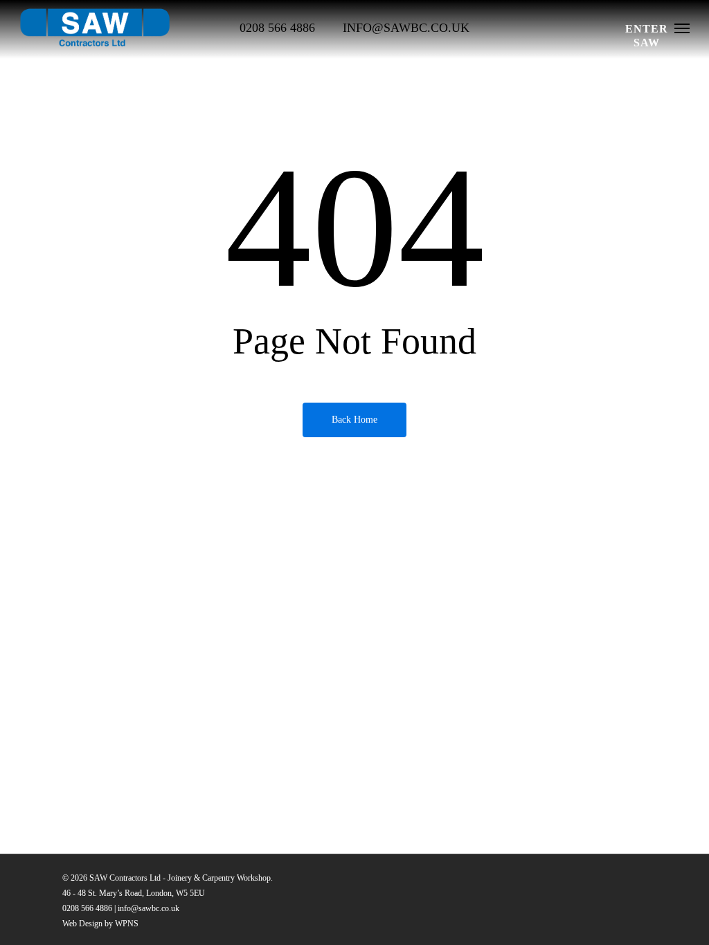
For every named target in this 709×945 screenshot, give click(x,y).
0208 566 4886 (87, 908)
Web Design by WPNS (100, 923)
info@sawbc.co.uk (148, 908)
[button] (682, 27)
